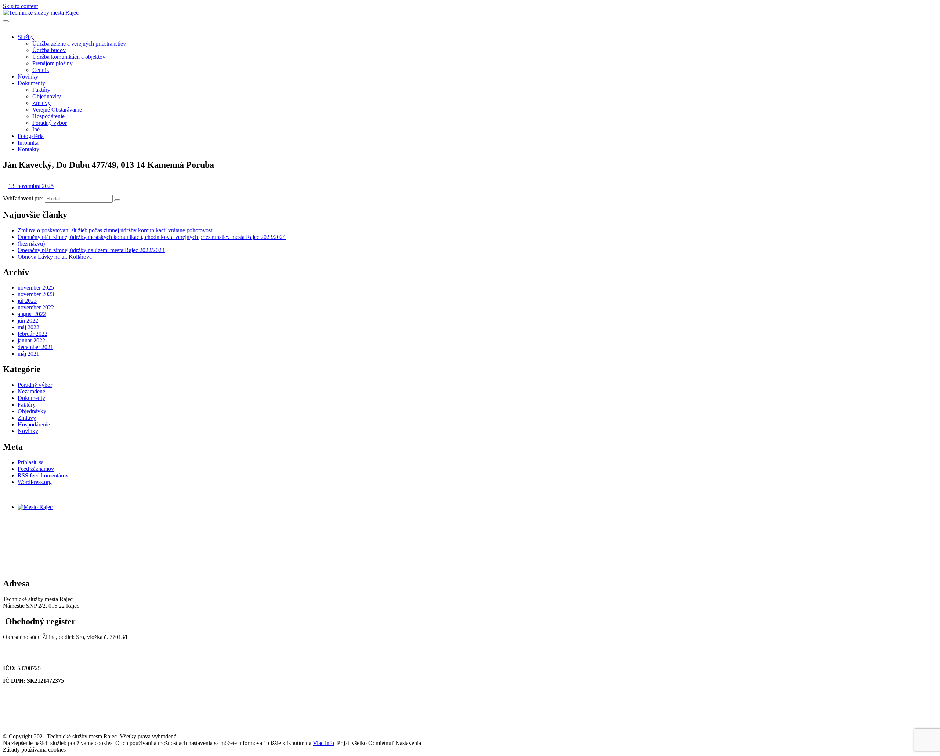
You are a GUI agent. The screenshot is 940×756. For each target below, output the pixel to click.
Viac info (323, 743)
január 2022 (31, 340)
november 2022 (36, 307)
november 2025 (36, 287)
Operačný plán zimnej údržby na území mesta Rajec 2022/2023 (91, 250)
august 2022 (32, 314)
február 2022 (32, 334)
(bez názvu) (31, 243)
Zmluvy (41, 103)
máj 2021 (28, 353)
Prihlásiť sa (31, 462)
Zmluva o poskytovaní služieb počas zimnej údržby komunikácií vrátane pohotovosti (116, 230)
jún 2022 (28, 320)
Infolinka (28, 142)
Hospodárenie (48, 116)
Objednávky (46, 96)
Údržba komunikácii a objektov (68, 57)
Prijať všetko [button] (352, 743)
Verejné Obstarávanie (57, 109)
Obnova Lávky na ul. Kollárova (55, 257)
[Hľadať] (117, 200)
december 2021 (35, 347)
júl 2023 (27, 301)
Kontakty (28, 149)
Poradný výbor (49, 123)
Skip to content (20, 6)
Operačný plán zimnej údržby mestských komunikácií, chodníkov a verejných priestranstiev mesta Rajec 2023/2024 (152, 237)
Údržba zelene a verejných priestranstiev (79, 43)
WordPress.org (35, 482)
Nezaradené (31, 391)
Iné (36, 129)
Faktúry (41, 90)
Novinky (28, 76)
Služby (26, 37)
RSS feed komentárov (43, 475)
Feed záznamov (36, 469)
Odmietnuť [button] (381, 743)
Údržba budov (49, 50)
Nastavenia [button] (408, 743)
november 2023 (36, 294)
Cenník (40, 70)
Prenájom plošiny (52, 63)
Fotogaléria (31, 136)
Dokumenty (31, 83)
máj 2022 (28, 327)
